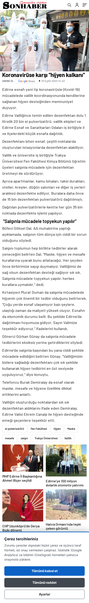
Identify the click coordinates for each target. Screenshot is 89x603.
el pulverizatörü (14, 428)
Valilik (68, 438)
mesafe (9, 438)
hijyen (57, 428)
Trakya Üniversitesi (46, 438)
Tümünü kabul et (45, 571)
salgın (24, 438)
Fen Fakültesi (39, 428)
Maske (71, 428)
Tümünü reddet (44, 583)
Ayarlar (44, 594)
